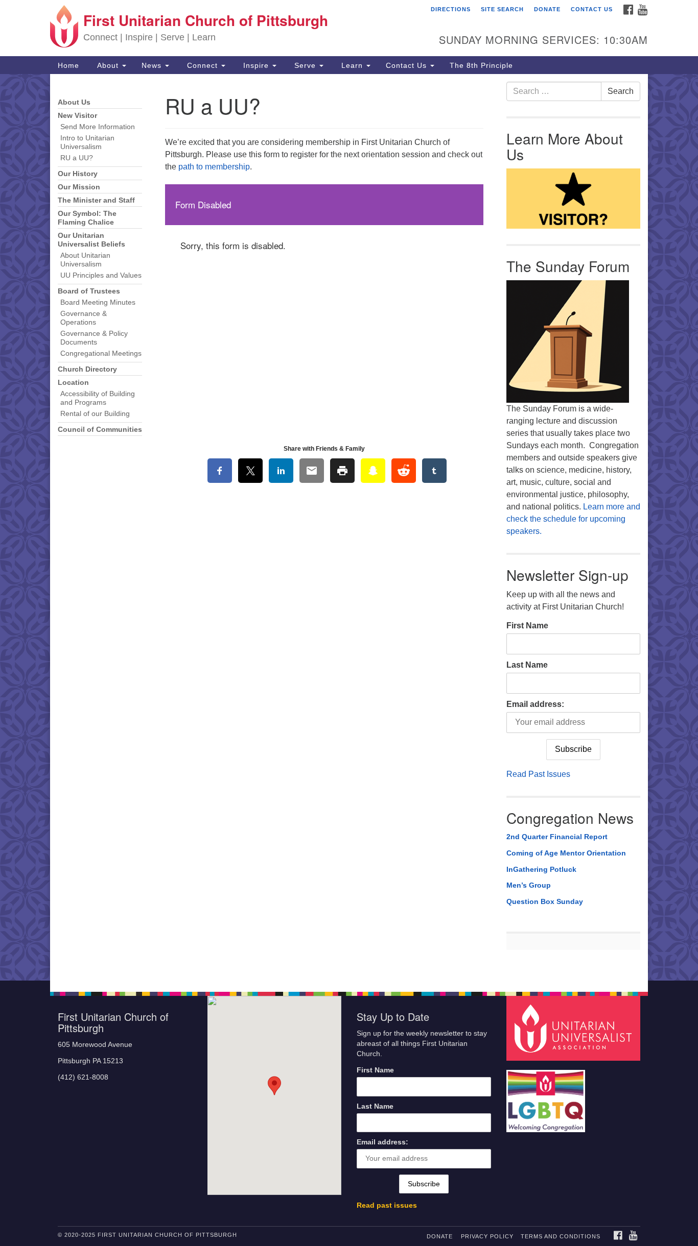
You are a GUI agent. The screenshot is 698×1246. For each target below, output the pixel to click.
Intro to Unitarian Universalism (87, 142)
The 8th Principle (481, 65)
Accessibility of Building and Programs (97, 398)
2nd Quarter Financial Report (557, 837)
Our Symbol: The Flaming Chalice (87, 218)
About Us (74, 102)
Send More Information (97, 127)
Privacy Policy (487, 1236)
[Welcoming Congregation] (547, 1096)
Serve (305, 65)
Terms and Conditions (560, 1236)
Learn (352, 65)
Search (621, 91)
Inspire (256, 65)
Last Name (527, 665)
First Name (527, 625)
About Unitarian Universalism (85, 260)
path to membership (214, 166)
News (153, 65)
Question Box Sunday (544, 901)
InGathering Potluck (541, 869)
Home (68, 65)
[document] (349, 527)
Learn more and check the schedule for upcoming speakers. (573, 518)
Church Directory (87, 369)
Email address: (535, 704)
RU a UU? (76, 158)
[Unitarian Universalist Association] (574, 1028)
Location (73, 382)
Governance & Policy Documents (94, 338)
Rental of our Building (95, 414)
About (108, 65)
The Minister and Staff (96, 200)
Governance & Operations (83, 318)
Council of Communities (100, 429)
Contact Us (592, 9)
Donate (547, 9)
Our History (78, 174)
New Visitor (77, 115)
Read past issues (387, 1205)
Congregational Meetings (101, 353)
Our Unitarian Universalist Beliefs (91, 240)
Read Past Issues (538, 774)
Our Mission (79, 187)
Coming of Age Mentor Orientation (566, 853)
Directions (451, 9)
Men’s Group (528, 885)
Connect (202, 65)
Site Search (502, 9)
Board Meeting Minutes (97, 302)
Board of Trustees (89, 291)
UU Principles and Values (101, 275)
